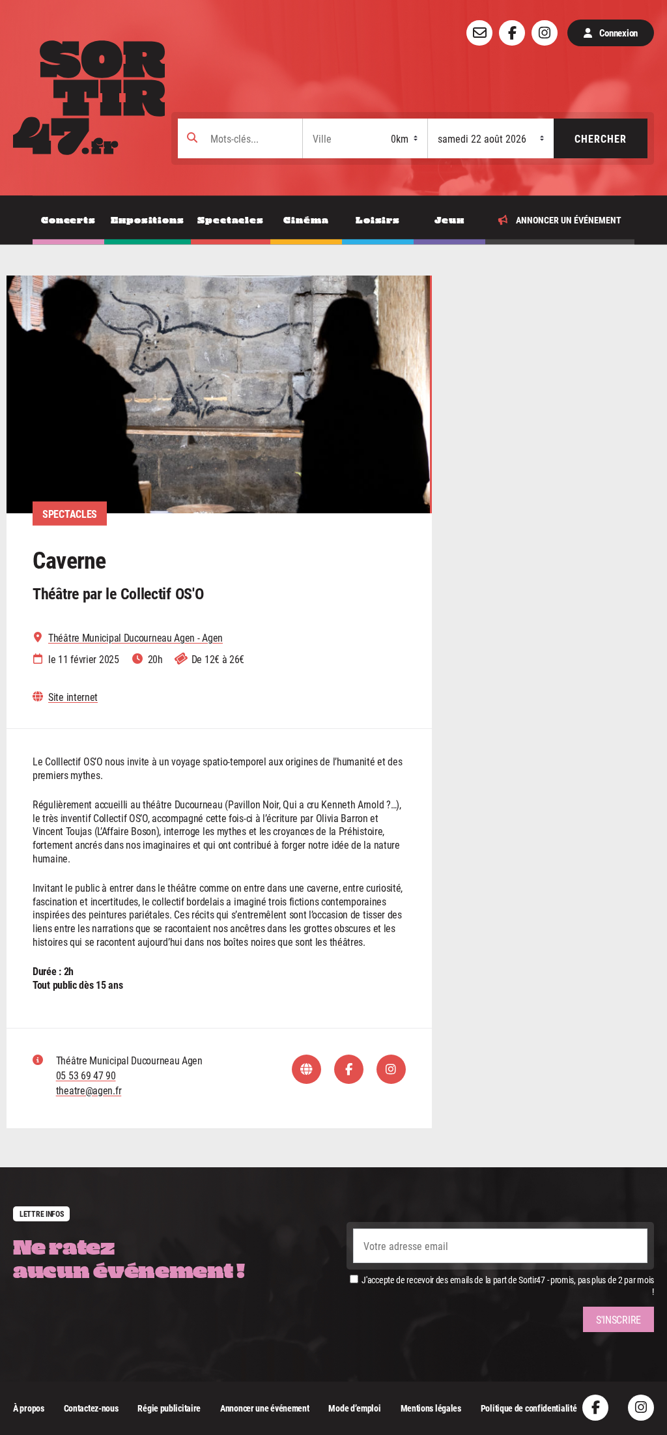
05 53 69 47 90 (86, 1075)
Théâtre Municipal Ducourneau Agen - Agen (135, 638)
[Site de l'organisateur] (306, 1069)
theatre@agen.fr (89, 1090)
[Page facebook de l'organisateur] (348, 1069)
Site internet (73, 697)
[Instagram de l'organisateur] (391, 1069)
